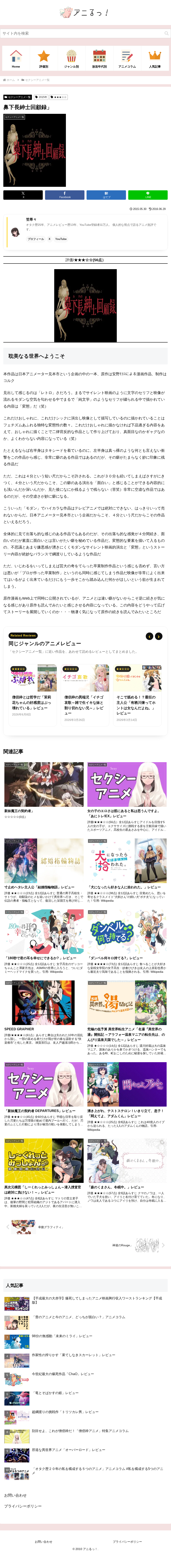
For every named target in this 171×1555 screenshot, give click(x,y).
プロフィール (36, 239)
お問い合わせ (15, 1495)
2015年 (43, 97)
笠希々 (31, 219)
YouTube (61, 239)
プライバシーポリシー (23, 1506)
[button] (166, 33)
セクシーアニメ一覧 (19, 97)
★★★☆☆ (60, 97)
